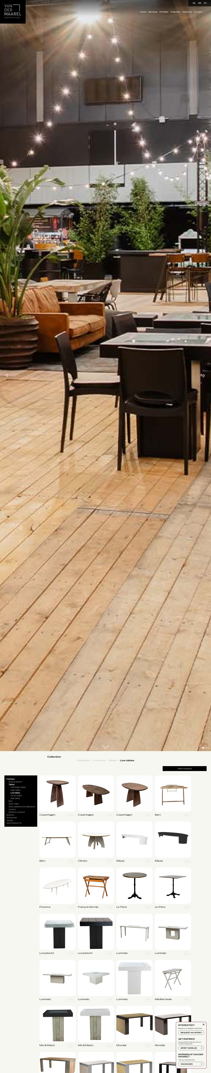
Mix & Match (44, 1007)
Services (152, 12)
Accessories (12, 817)
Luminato (120, 915)
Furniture (99, 760)
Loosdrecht (44, 915)
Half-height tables (18, 787)
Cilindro (81, 822)
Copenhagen (44, 776)
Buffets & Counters (17, 812)
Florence (43, 869)
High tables (15, 790)
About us (187, 12)
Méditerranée (160, 961)
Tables (112, 760)
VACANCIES (187, 1064)
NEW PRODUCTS (14, 823)
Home (143, 12)
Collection (175, 12)
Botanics (10, 815)
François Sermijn (85, 869)
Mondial (119, 1007)
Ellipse (119, 822)
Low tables (127, 760)
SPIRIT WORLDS (189, 1048)
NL (194, 3)
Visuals (10, 820)
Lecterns (12, 809)
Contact (198, 12)
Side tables (15, 798)
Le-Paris (119, 869)
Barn (157, 776)
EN (205, 3)
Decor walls (14, 804)
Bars (11, 801)
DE (199, 3)
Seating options (15, 782)
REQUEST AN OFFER (191, 1033)
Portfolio (163, 12)
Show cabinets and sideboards (22, 806)
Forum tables (16, 795)
